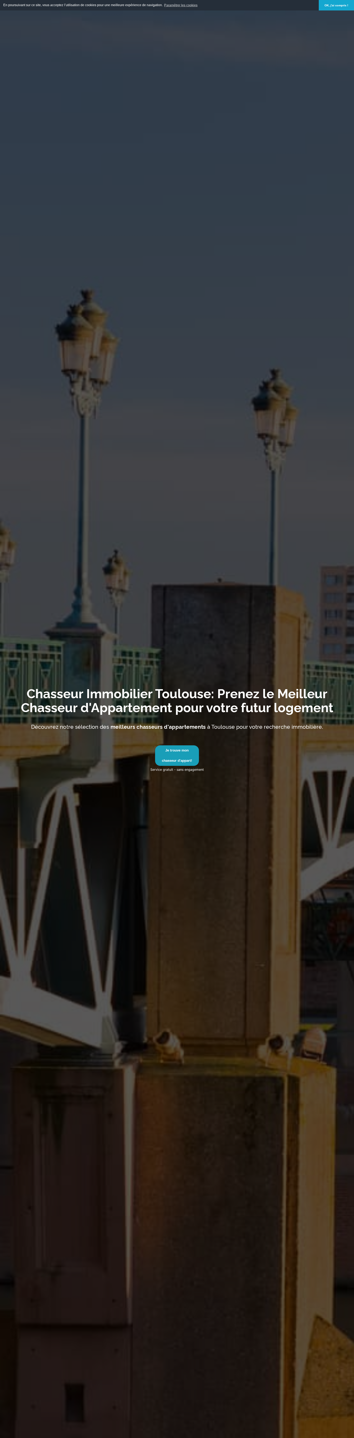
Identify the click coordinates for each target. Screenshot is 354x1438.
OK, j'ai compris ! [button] (336, 5)
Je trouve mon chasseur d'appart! (177, 755)
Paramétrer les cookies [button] (180, 5)
